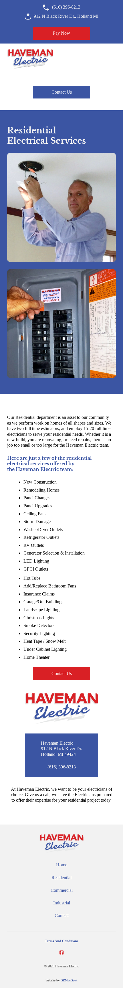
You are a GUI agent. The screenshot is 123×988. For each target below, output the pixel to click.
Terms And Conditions (61, 941)
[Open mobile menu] (113, 59)
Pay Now (61, 33)
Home (61, 864)
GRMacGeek (69, 980)
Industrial (61, 903)
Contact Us (61, 92)
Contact (62, 915)
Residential (61, 877)
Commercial (62, 890)
